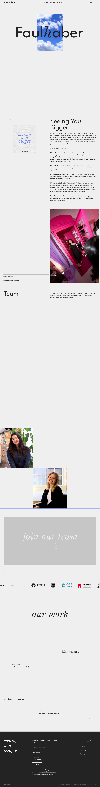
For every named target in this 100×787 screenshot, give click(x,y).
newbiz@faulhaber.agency (48, 772)
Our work (52, 2)
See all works (92, 718)
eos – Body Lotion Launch (14, 699)
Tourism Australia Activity (49, 714)
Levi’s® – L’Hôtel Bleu (70, 652)
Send (37, 764)
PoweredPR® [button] (8, 277)
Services (46, 2)
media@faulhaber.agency (44, 770)
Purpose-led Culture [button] (11, 281)
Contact (59, 2)
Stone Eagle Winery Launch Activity (18, 667)
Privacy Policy (83, 784)
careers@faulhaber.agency (45, 774)
